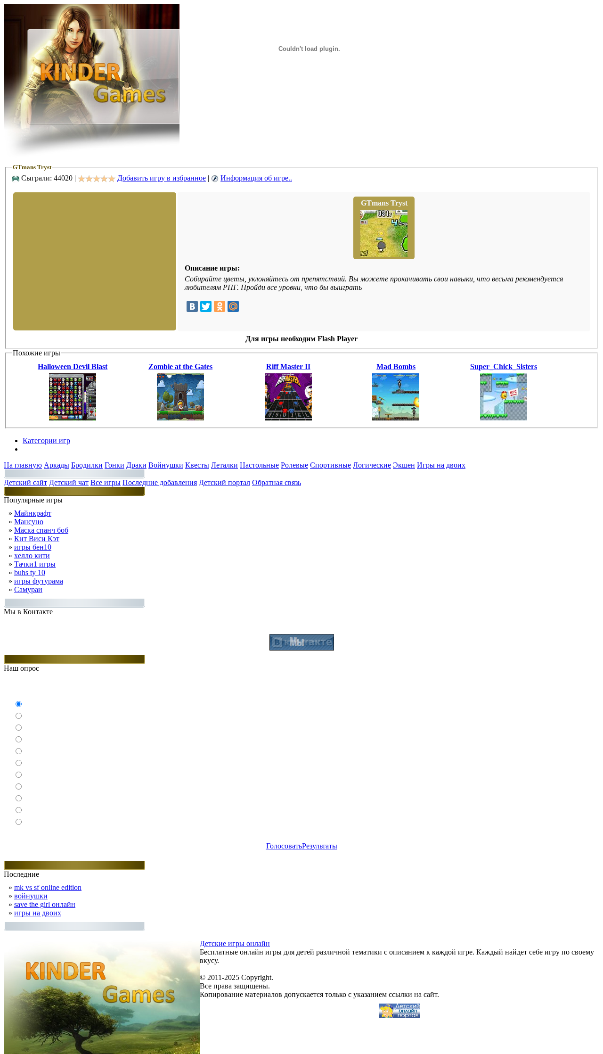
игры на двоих (37, 913)
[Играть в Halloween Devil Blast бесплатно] (72, 418)
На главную (23, 465)
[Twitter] (206, 306)
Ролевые (294, 465)
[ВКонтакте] (192, 306)
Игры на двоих (441, 465)
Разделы (36, 449)
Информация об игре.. (256, 178)
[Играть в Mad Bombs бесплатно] (395, 418)
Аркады (56, 465)
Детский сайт (25, 482)
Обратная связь (276, 482)
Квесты (197, 465)
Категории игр (46, 440)
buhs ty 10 (29, 572)
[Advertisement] (94, 261)
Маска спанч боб (41, 530)
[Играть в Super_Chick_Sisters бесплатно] (503, 418)
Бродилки (87, 465)
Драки (136, 465)
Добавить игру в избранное (161, 178)
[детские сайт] (399, 1016)
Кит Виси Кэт (36, 539)
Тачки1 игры (35, 564)
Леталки (224, 465)
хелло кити (32, 556)
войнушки (31, 896)
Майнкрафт (32, 513)
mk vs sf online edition (47, 887)
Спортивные (330, 465)
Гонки (114, 465)
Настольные (259, 465)
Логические (372, 465)
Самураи (28, 589)
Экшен (404, 465)
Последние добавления (159, 482)
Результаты (319, 846)
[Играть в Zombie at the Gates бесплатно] (180, 418)
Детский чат (69, 482)
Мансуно (28, 522)
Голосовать (284, 846)
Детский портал (224, 482)
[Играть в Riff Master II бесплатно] (288, 418)
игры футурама (38, 581)
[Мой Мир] (233, 306)
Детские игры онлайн (235, 943)
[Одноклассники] (219, 306)
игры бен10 (32, 547)
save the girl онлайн (44, 904)
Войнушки (165, 465)
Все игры (105, 482)
